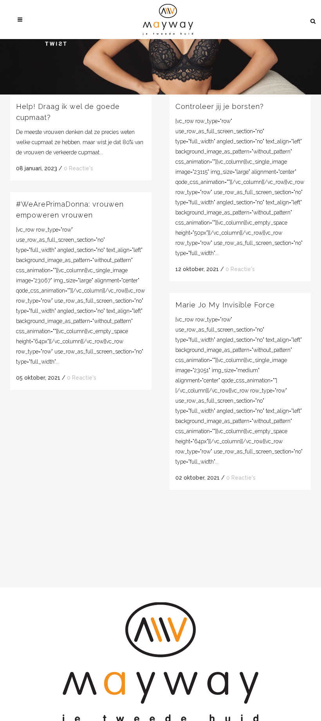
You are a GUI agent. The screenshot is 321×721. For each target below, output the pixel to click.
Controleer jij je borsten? (219, 106)
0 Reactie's (78, 168)
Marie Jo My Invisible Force (225, 305)
